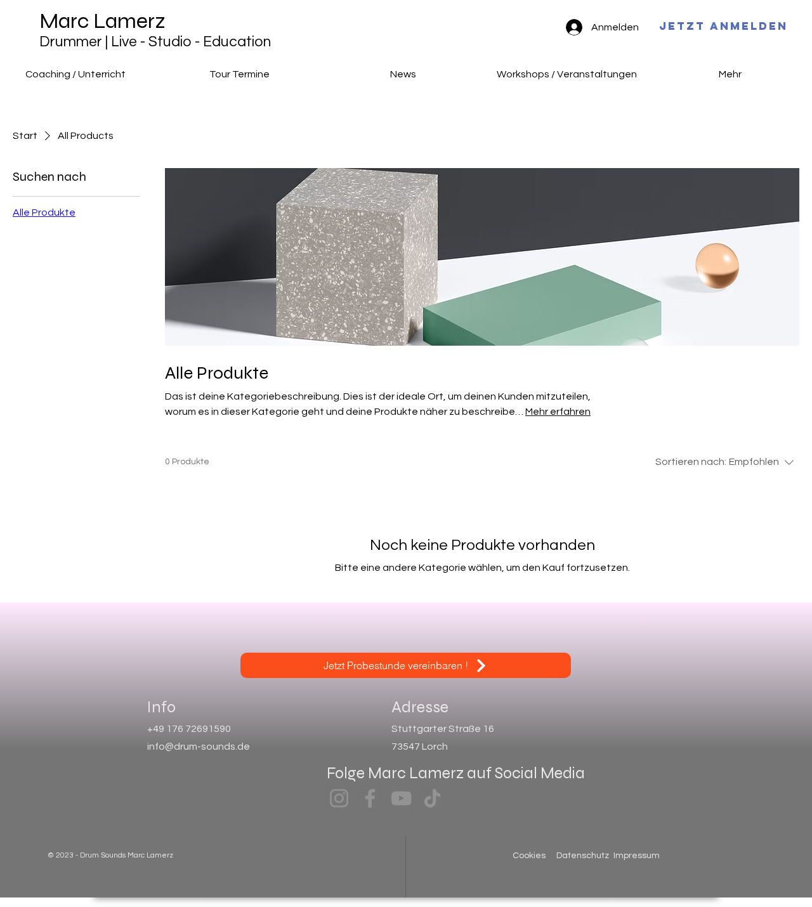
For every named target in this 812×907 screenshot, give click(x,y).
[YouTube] (401, 798)
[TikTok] (432, 798)
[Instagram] (339, 798)
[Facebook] (370, 798)
